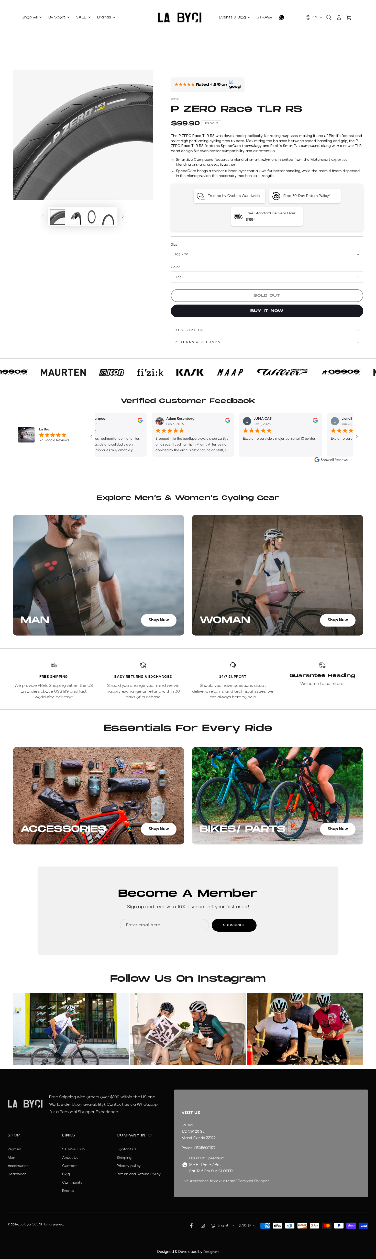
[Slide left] (42, 217)
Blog (66, 1174)
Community (72, 1182)
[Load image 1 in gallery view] (57, 217)
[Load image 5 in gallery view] (108, 217)
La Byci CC (28, 1224)
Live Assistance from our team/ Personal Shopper (225, 1181)
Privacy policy (129, 1166)
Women (14, 1149)
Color (175, 267)
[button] (328, 17)
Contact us (126, 1149)
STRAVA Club (73, 1149)
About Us (70, 1158)
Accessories (18, 1166)
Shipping (124, 1158)
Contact (69, 1166)
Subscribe (234, 925)
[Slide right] (123, 217)
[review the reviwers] (103, 421)
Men (11, 1158)
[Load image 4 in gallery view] (91, 217)
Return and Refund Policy (139, 1174)
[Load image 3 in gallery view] (74, 217)
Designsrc (211, 1251)
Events (68, 1191)
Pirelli (175, 99)
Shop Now (159, 620)
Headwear (17, 1174)
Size (174, 244)
